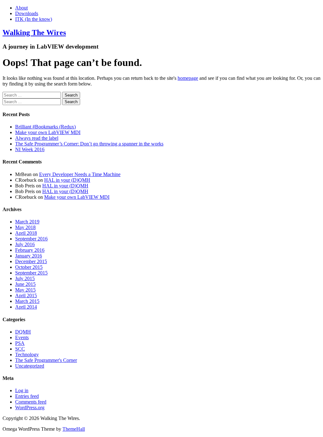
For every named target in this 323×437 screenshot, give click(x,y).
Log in (21, 390)
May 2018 (25, 227)
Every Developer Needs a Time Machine (79, 174)
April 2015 (26, 295)
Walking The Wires (34, 32)
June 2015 (25, 284)
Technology (27, 354)
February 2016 (29, 250)
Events (22, 337)
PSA (20, 343)
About (21, 7)
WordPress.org (29, 407)
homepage (188, 78)
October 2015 (29, 267)
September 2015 (31, 272)
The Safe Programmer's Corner (46, 360)
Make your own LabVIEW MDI (47, 132)
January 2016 (28, 255)
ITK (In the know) (33, 19)
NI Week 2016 (29, 149)
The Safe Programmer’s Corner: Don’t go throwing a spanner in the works (89, 143)
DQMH (23, 331)
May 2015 (25, 289)
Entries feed (27, 396)
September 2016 (31, 238)
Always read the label (36, 138)
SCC (20, 348)
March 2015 (27, 301)
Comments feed (30, 402)
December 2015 (31, 261)
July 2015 (25, 278)
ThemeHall (73, 429)
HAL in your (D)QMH (67, 180)
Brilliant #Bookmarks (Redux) (45, 126)
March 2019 (27, 221)
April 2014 (26, 307)
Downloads (26, 13)
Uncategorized (29, 366)
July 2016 (25, 244)
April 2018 (26, 233)
